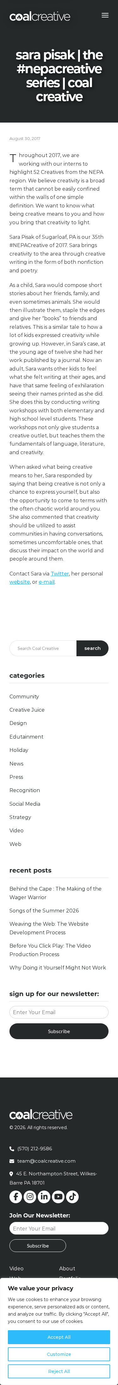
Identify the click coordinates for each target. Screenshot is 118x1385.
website (19, 582)
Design (18, 723)
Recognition (24, 790)
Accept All (59, 1337)
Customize (59, 1354)
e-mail (47, 582)
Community (24, 697)
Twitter (60, 574)
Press (16, 777)
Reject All (59, 1371)
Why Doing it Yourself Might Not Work (57, 968)
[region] (59, 1331)
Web (15, 844)
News (16, 764)
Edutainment (26, 737)
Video (16, 831)
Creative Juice (27, 710)
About (67, 1269)
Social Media (24, 804)
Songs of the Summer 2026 (44, 911)
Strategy (20, 817)
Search (92, 648)
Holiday (18, 750)
